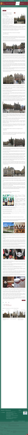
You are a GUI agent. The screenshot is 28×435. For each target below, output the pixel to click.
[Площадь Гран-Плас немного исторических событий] (8, 141)
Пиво (8, 304)
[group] (8, 107)
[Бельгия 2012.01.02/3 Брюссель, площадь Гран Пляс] (19, 18)
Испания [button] (14, 3)
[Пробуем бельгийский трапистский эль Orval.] (8, 227)
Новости (9, 3)
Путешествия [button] (17, 3)
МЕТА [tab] (8, 302)
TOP (27, 434)
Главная (7, 3)
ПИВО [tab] (6, 302)
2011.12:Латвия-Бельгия (8, 305)
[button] (25, 0)
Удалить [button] (5, 430)
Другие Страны (22, 3)
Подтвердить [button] (1, 430)
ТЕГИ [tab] (3, 302)
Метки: (4, 304)
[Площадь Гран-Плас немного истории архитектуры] (8, 48)
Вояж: (4, 305)
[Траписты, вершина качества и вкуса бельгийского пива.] (8, 200)
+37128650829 (11, 0)
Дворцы (6, 304)
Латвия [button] (12, 3)
